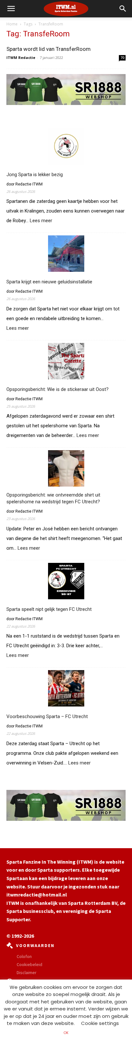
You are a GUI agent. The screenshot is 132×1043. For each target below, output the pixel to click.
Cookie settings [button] (100, 1023)
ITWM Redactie (20, 57)
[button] (123, 8)
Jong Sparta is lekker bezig (34, 174)
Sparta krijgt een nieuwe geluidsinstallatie (49, 282)
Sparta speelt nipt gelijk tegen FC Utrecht (49, 609)
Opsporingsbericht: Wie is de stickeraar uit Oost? (57, 389)
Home (12, 24)
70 (122, 57)
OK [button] (66, 1032)
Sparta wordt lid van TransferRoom (48, 49)
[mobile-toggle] (11, 8)
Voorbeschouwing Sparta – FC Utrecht (47, 716)
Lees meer (41, 221)
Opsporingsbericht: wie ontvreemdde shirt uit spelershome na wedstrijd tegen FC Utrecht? (53, 498)
